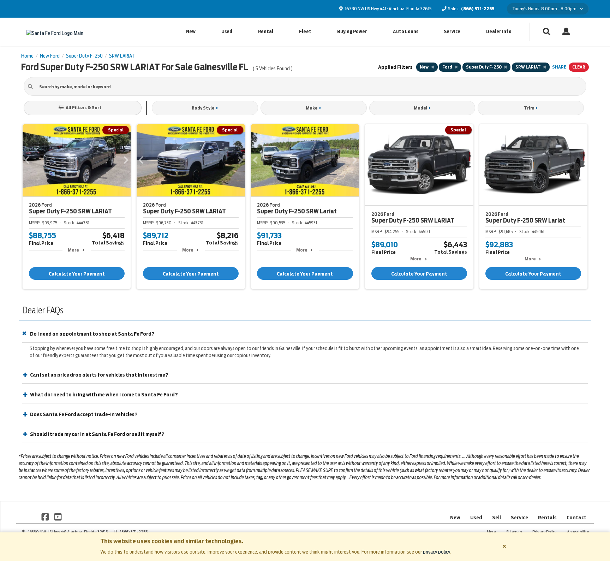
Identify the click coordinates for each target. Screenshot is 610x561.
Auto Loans (405, 31)
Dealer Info (499, 31)
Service (452, 31)
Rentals (547, 517)
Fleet (305, 31)
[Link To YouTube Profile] (57, 516)
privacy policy (436, 552)
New (191, 31)
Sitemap (514, 532)
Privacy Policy (544, 532)
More (73, 250)
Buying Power (352, 31)
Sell (496, 517)
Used (226, 31)
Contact (576, 517)
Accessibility (578, 532)
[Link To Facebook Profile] (46, 516)
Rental (265, 31)
